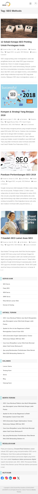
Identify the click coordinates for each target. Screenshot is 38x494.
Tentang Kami (7, 370)
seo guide (17, 52)
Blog (2, 52)
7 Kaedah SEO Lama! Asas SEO (17, 238)
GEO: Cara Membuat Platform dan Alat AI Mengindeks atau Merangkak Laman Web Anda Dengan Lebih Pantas (19, 321)
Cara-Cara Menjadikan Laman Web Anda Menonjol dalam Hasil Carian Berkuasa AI (18, 344)
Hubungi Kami (7, 383)
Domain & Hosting (8, 305)
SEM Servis (6, 292)
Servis (5, 374)
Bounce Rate (14, 122)
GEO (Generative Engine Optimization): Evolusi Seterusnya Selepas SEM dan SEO (17, 337)
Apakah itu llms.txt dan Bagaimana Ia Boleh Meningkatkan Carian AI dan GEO (16, 330)
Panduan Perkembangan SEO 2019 (18, 174)
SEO (12, 52)
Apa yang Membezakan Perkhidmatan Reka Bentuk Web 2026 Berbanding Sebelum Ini (19, 351)
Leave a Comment (28, 124)
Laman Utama (7, 366)
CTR (20, 122)
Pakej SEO (6, 288)
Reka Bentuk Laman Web (11, 301)
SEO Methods (25, 52)
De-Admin (24, 49)
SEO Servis (6, 284)
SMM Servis (6, 296)
